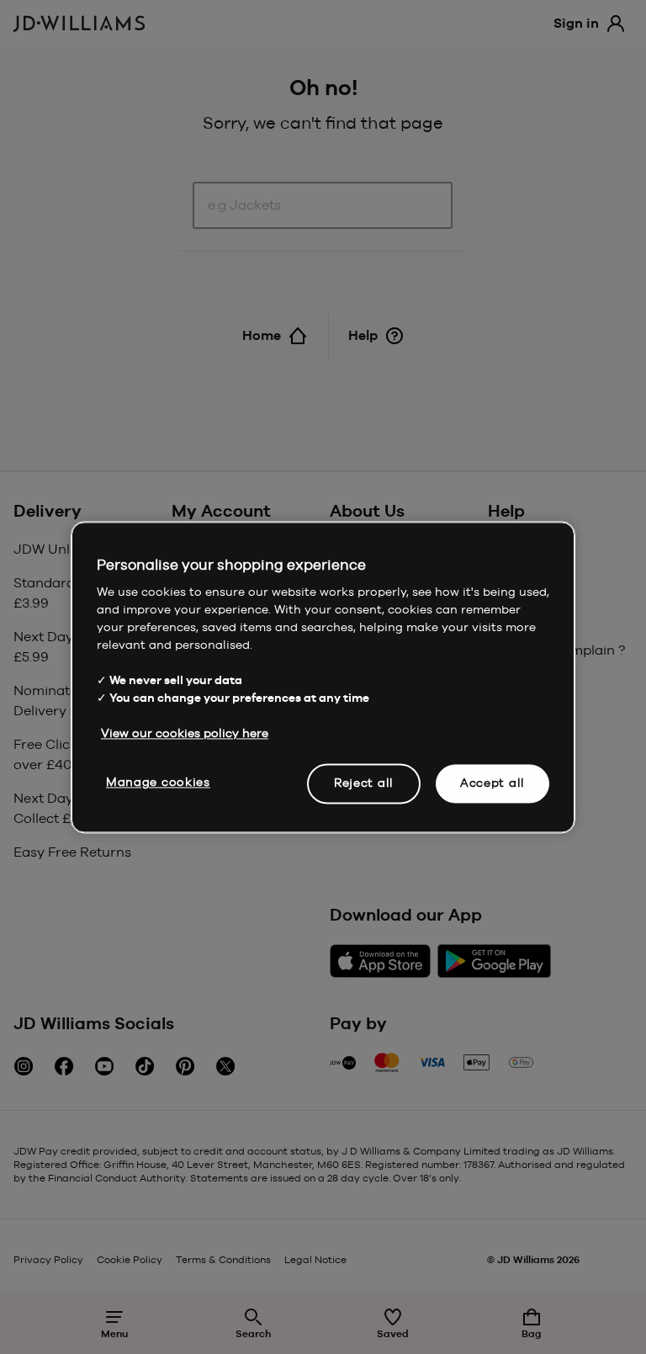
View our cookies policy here (184, 733)
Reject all (364, 782)
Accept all (492, 782)
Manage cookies (158, 782)
